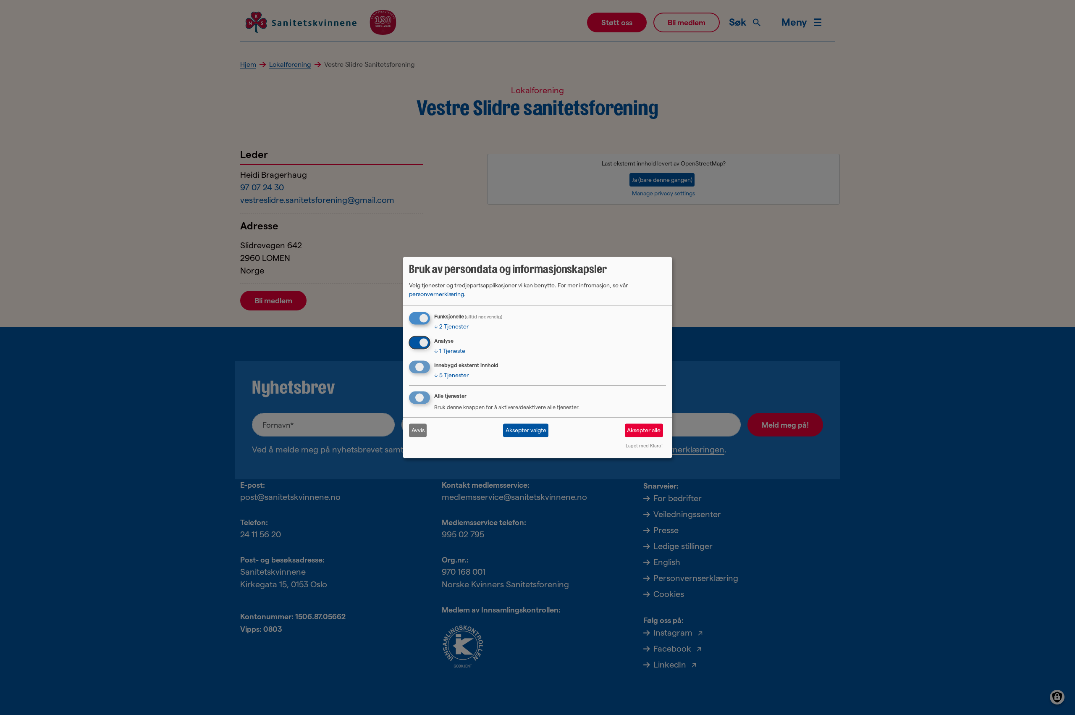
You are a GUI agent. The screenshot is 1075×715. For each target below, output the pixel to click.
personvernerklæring (436, 294)
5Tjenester (451, 375)
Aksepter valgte (526, 430)
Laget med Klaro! (644, 445)
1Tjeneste (449, 350)
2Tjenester (451, 326)
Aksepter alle (644, 430)
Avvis (418, 430)
